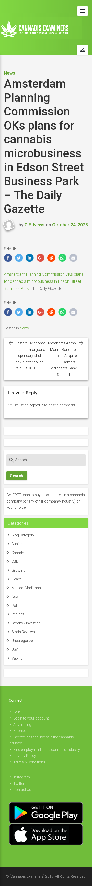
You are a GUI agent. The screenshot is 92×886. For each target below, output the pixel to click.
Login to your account (31, 718)
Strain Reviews (23, 632)
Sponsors (21, 731)
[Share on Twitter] (19, 258)
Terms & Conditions (29, 762)
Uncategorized (23, 641)
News (9, 73)
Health (17, 579)
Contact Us (22, 790)
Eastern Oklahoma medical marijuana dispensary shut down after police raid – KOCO (30, 355)
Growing (18, 570)
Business (19, 544)
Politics (18, 605)
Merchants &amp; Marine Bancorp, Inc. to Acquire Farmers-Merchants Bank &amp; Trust (62, 359)
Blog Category (23, 535)
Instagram (21, 777)
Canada (18, 553)
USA (15, 649)
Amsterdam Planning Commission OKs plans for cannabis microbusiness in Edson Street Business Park (43, 281)
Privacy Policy (24, 756)
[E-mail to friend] (73, 258)
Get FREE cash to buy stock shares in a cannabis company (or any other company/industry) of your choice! (45, 501)
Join (16, 712)
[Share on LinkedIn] (30, 258)
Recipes (18, 614)
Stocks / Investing (26, 623)
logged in (36, 405)
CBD (15, 561)
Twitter (18, 783)
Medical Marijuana (26, 588)
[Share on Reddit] (51, 258)
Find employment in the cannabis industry (46, 750)
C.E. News (34, 224)
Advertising (22, 725)
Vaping (17, 658)
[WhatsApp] (62, 258)
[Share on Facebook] (8, 258)
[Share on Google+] (41, 258)
